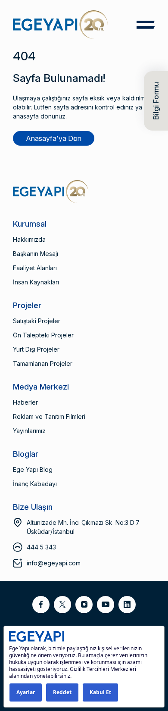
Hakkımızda (29, 239)
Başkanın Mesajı (35, 253)
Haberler (25, 402)
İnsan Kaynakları (36, 282)
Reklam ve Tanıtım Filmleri (49, 416)
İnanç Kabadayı (35, 483)
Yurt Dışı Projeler (36, 349)
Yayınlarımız (29, 430)
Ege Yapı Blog (33, 469)
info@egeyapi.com (54, 563)
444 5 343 (41, 547)
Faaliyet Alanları (35, 267)
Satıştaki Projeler (36, 320)
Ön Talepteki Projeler (43, 335)
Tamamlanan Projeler (42, 363)
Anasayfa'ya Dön (53, 138)
